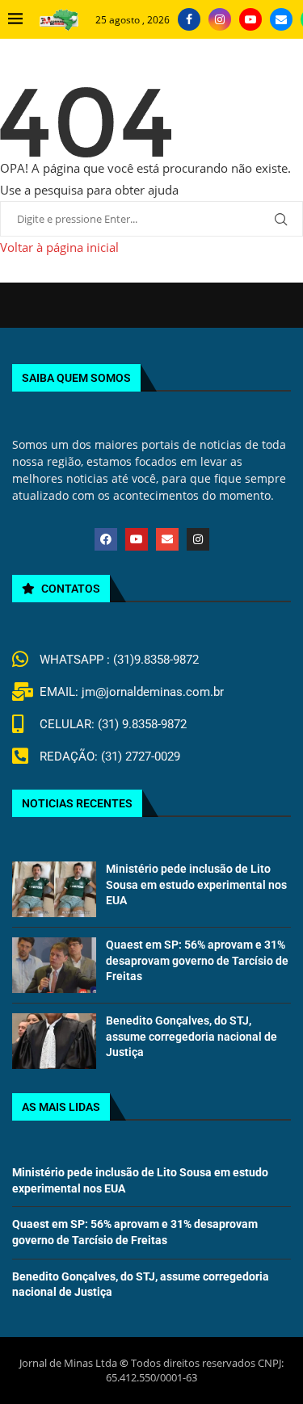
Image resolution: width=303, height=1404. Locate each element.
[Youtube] (250, 19)
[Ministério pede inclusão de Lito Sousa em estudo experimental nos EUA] (54, 889)
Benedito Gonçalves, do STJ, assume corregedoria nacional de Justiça (191, 1036)
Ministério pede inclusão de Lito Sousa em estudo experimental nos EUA (196, 884)
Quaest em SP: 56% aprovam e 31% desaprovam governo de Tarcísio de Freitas (197, 960)
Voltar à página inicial (59, 247)
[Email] (281, 19)
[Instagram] (219, 19)
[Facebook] (189, 19)
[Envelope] (167, 539)
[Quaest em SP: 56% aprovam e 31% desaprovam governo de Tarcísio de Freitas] (54, 965)
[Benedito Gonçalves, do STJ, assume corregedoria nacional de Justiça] (54, 1041)
